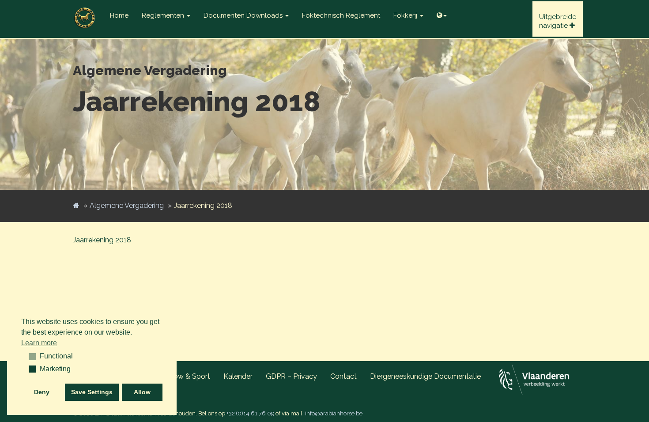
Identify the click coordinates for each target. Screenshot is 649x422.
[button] (29, 356)
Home (119, 15)
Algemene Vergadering (127, 205)
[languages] (441, 13)
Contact (343, 376)
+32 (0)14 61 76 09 (250, 413)
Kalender (238, 376)
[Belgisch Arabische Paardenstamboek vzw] (84, 11)
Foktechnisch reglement (341, 15)
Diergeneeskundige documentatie (425, 376)
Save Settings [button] (92, 392)
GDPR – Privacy (291, 376)
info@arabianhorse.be (333, 413)
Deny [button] (41, 392)
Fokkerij (406, 15)
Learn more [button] (39, 343)
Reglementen (164, 15)
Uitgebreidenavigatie (557, 21)
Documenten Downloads (244, 15)
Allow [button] (142, 392)
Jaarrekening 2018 (102, 240)
